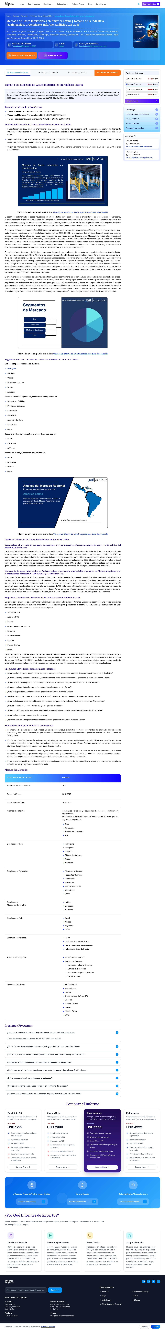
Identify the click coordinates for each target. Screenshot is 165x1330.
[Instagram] (148, 1281)
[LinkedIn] (158, 1281)
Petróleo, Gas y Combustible (41, 16)
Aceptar (155, 1327)
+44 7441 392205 (134, 155)
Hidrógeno (11, 368)
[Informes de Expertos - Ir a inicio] (9, 4)
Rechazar (144, 1327)
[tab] (17, 73)
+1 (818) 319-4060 (135, 143)
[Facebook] (143, 1281)
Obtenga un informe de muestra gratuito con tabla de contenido (80, 212)
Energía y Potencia (20, 16)
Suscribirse (55, 1290)
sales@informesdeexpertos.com (141, 146)
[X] (153, 1281)
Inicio (8, 16)
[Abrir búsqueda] (139, 4)
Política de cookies (48, 1327)
